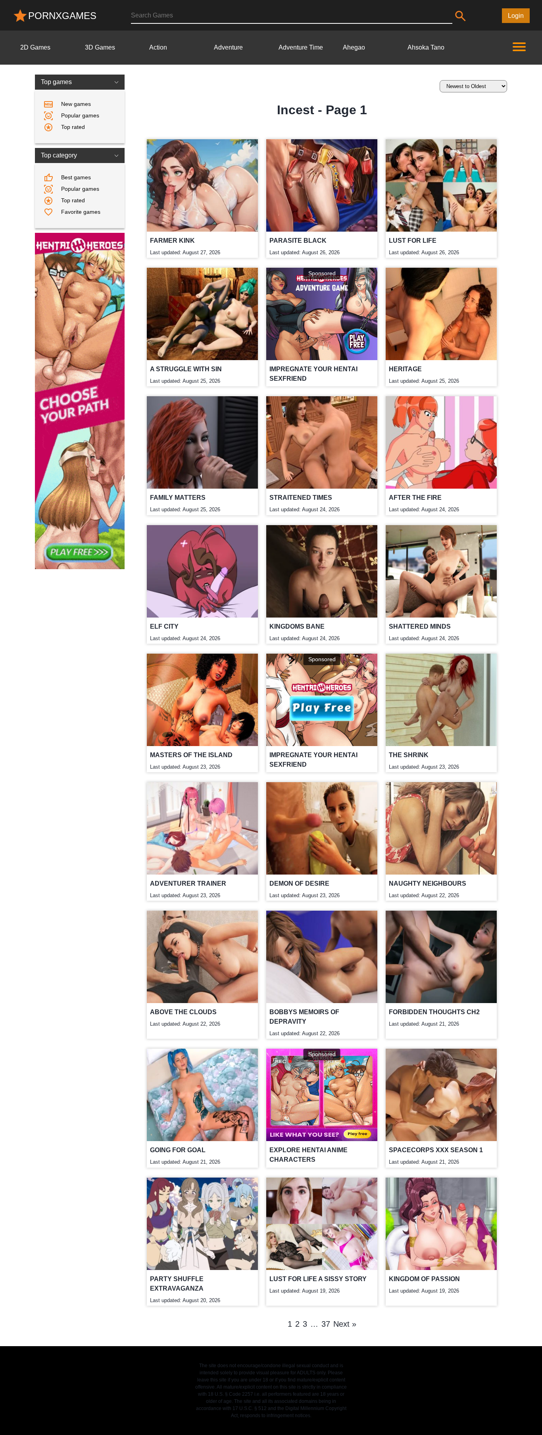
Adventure (228, 47)
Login (516, 15)
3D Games (100, 47)
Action (158, 47)
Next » (344, 1324)
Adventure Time (301, 47)
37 (325, 1324)
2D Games (35, 47)
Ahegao (354, 47)
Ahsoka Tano (425, 47)
